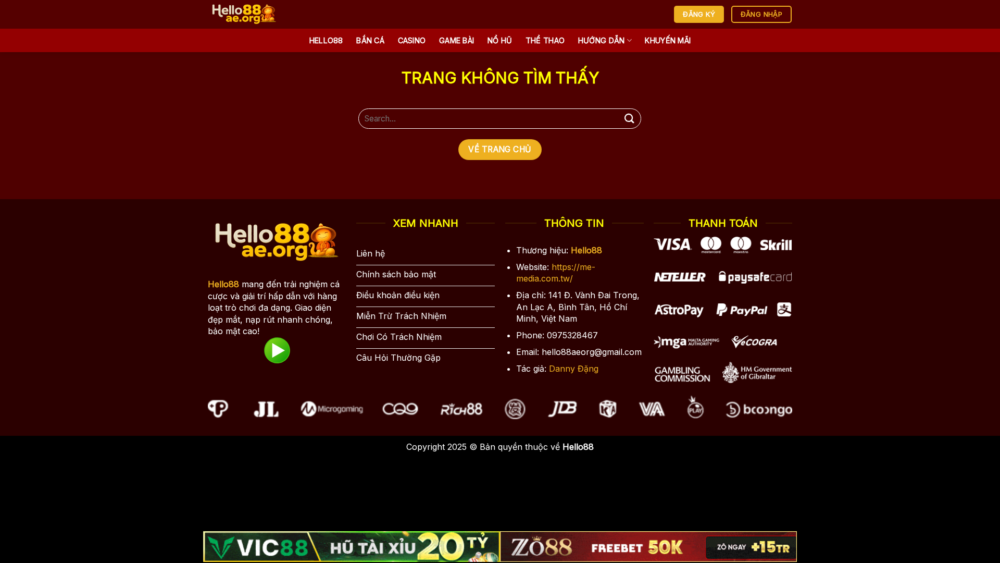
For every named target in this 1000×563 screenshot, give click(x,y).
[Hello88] (261, 14)
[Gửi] (629, 118)
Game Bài (456, 40)
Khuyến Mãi (668, 40)
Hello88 (326, 40)
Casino (412, 40)
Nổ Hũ (500, 40)
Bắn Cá (370, 40)
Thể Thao (545, 40)
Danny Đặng (573, 368)
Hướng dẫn (601, 40)
